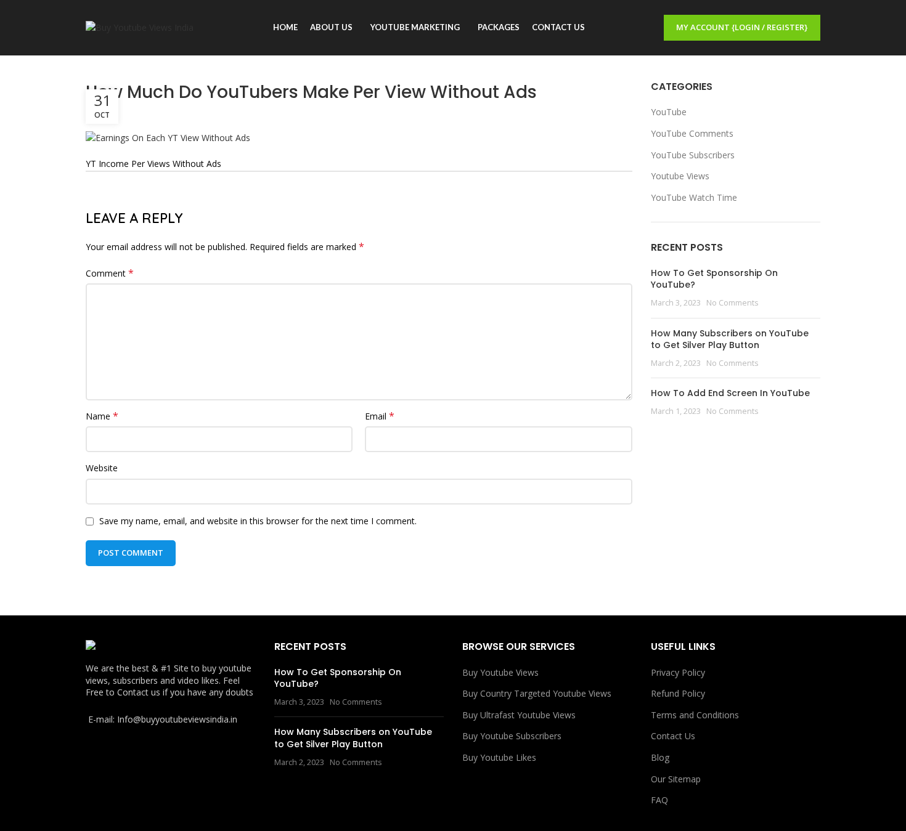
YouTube (669, 112)
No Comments (732, 303)
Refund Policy (678, 693)
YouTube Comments (692, 133)
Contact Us (673, 736)
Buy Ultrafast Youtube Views (519, 715)
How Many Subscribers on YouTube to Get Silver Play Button (730, 339)
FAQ (659, 800)
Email (379, 416)
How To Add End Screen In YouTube (730, 393)
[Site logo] (140, 27)
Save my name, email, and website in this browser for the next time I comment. (258, 521)
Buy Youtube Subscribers (511, 736)
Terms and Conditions (695, 715)
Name (102, 416)
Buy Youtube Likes (499, 757)
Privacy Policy (678, 672)
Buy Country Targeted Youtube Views (536, 693)
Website (102, 468)
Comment (110, 273)
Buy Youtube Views (500, 672)
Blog (660, 757)
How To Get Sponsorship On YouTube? (714, 279)
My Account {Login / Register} (742, 27)
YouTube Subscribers (693, 155)
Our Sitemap (676, 779)
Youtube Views (680, 176)
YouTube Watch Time (694, 197)
